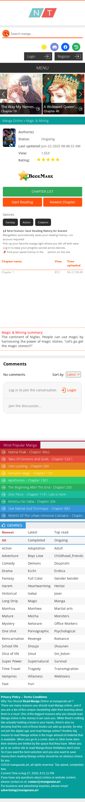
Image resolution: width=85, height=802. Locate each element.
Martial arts (63, 608)
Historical (9, 593)
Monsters (61, 616)
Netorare (35, 623)
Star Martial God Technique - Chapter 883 (39, 508)
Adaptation (36, 548)
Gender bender (66, 578)
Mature (7, 616)
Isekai (32, 593)
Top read (61, 532)
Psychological (64, 631)
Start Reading (22, 202)
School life (10, 646)
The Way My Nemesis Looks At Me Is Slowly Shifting (19, 106)
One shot (9, 631)
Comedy (8, 563)
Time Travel (11, 668)
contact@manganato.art (44, 781)
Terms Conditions (35, 697)
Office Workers (65, 623)
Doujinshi (61, 563)
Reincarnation (13, 638)
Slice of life (10, 653)
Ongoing (61, 540)
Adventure (10, 555)
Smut (32, 653)
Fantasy (10, 222)
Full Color (35, 578)
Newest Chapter (62, 202)
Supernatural (38, 661)
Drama (7, 571)
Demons (34, 563)
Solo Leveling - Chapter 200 (28, 466)
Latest (32, 532)
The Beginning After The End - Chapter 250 (40, 487)
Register (64, 56)
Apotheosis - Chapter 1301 (28, 480)
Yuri (31, 684)
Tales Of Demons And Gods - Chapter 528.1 (40, 459)
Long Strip (10, 601)
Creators (43, 222)
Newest (8, 532)
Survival (60, 661)
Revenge (34, 638)
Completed (36, 540)
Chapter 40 (51, 111)
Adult (58, 548)
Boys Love (35, 555)
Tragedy (34, 668)
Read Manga (31, 701)
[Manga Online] (42, 12)
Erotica (59, 571)
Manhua (8, 608)
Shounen (61, 646)
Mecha (33, 616)
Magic (32, 601)
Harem (7, 586)
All (4, 540)
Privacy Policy (10, 697)
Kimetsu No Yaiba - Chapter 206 (31, 501)
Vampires (9, 676)
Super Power (12, 661)
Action (26, 222)
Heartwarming (39, 586)
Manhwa (35, 608)
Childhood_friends (68, 555)
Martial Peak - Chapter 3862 (29, 452)
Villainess (35, 676)
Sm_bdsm (62, 653)
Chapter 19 (9, 111)
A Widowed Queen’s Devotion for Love (61, 106)
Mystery (8, 623)
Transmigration (66, 668)
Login (31, 56)
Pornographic (38, 631)
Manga (59, 601)
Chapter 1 (8, 272)
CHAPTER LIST (42, 191)
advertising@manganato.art (19, 790)
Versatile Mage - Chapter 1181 (30, 473)
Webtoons (62, 676)
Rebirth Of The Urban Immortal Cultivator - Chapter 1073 (46, 515)
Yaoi (5, 684)
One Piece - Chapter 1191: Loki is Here (37, 494)
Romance (61, 638)
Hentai (59, 586)
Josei (58, 593)
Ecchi (32, 571)
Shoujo (33, 646)
